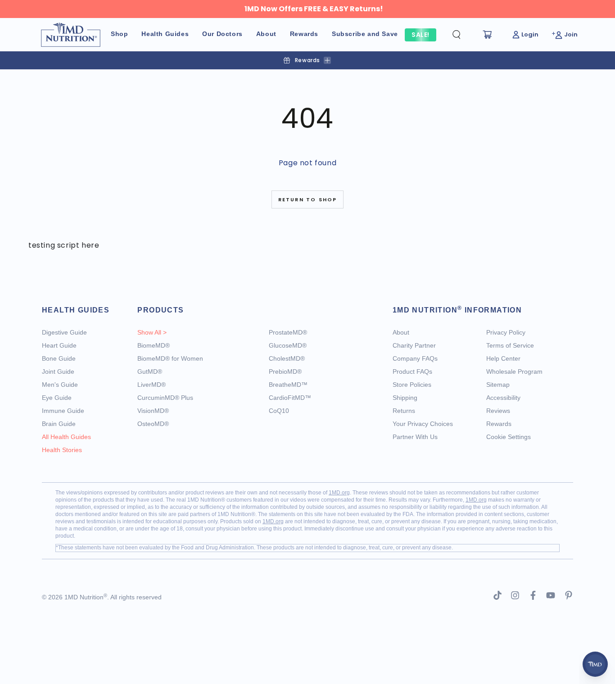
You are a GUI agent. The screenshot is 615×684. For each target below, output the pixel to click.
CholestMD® (287, 358)
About (401, 332)
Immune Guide (63, 410)
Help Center (503, 358)
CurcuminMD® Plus (165, 397)
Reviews (498, 410)
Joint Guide (58, 371)
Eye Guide (57, 397)
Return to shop (307, 199)
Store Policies (412, 384)
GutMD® (149, 371)
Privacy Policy (505, 332)
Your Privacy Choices (423, 423)
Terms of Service (510, 345)
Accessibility (503, 397)
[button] (463, 35)
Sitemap (498, 384)
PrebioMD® (285, 371)
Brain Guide (59, 423)
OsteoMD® (153, 423)
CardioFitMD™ (290, 397)
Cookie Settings (508, 436)
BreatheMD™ (288, 384)
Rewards (498, 423)
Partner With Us (415, 436)
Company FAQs (415, 358)
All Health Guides (66, 436)
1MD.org (339, 492)
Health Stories (62, 449)
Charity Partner (414, 345)
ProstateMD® (288, 332)
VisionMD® (153, 410)
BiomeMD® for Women (170, 358)
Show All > (152, 332)
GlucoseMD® (288, 345)
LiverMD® (151, 384)
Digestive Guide (64, 332)
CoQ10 (279, 410)
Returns (404, 410)
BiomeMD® (153, 345)
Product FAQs (412, 371)
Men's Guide (60, 384)
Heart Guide (59, 345)
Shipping (405, 397)
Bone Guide (59, 358)
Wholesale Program (514, 371)
